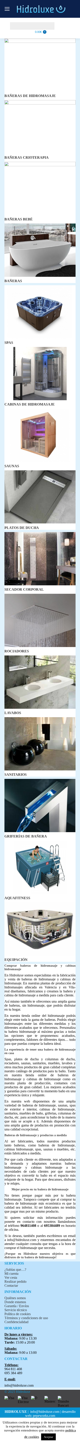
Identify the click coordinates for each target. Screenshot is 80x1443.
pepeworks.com (44, 1415)
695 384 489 (13, 1373)
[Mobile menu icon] (7, 9)
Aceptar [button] (48, 1437)
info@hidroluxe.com (21, 1240)
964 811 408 (13, 1369)
